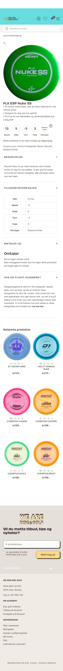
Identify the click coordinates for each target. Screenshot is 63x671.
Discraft (48, 146)
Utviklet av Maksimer (47, 663)
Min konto (8, 636)
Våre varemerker (11, 625)
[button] (4, 43)
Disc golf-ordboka (12, 606)
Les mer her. (38, 306)
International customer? (14, 644)
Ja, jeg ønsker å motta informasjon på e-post (16, 553)
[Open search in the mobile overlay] (31, 28)
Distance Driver (10, 149)
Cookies (33, 663)
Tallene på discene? (12, 610)
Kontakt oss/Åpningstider (15, 633)
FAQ (5, 640)
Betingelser (8, 629)
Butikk (5, 36)
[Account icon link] (39, 19)
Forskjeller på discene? (14, 614)
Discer (40, 146)
